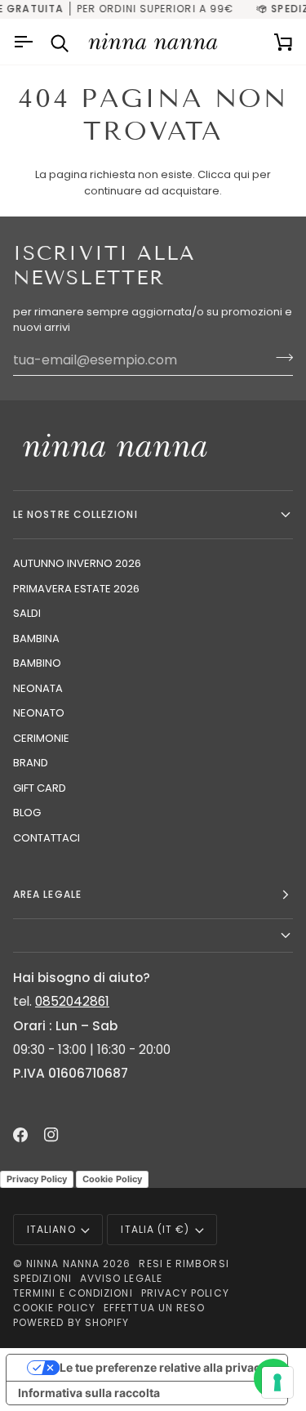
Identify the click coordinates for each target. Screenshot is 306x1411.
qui (241, 174)
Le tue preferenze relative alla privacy (163, 1367)
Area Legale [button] (47, 894)
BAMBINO (37, 663)
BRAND (30, 762)
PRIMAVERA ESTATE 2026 (76, 588)
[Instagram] (51, 1134)
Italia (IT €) (155, 1229)
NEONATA (38, 688)
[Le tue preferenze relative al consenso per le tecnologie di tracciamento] (277, 1382)
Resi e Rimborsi (183, 1263)
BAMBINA (36, 638)
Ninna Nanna (63, 1263)
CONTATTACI (46, 838)
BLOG (27, 812)
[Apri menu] (25, 42)
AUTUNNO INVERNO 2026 (77, 563)
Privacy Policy (37, 1179)
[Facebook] (20, 1134)
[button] (153, 936)
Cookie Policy (112, 1179)
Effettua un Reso (154, 1308)
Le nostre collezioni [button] (75, 514)
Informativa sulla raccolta (89, 1393)
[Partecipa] (279, 358)
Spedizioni (42, 1278)
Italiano (51, 1229)
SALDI (27, 613)
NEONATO (38, 713)
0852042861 (72, 1001)
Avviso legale (121, 1278)
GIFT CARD (39, 788)
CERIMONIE (41, 738)
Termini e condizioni (73, 1293)
